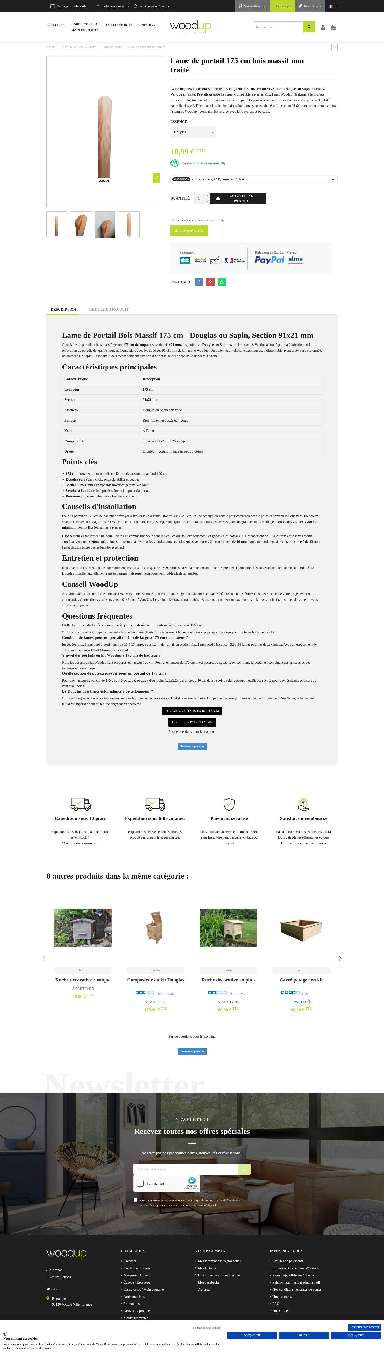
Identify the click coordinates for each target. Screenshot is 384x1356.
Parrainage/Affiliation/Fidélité (293, 1275)
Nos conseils (313, 6)
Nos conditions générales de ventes (297, 1289)
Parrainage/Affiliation (154, 6)
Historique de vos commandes (219, 1275)
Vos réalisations (255, 6)
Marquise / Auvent (137, 1275)
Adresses (204, 1289)
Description (63, 309)
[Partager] (199, 282)
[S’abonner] (244, 1169)
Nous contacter (283, 1296)
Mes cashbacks (208, 1282)
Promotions (132, 1304)
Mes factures (207, 1268)
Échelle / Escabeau (137, 1282)
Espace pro (284, 6)
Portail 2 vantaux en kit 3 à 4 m (192, 711)
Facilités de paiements (287, 1261)
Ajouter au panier (241, 198)
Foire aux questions (116, 6)
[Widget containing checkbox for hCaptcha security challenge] (166, 1183)
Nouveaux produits (137, 1311)
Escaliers (130, 1261)
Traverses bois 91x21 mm (192, 722)
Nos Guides (280, 1311)
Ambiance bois (134, 1296)
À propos (55, 1270)
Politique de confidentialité (207, 1327)
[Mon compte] (323, 27)
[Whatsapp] (222, 282)
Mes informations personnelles (219, 1261)
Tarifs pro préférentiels (73, 6)
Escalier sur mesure (137, 1268)
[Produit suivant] (335, 47)
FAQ (276, 1304)
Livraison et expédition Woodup (295, 1268)
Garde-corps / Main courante (144, 1289)
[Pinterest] (210, 282)
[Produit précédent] (334, 47)
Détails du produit (109, 309)
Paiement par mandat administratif (296, 1282)
